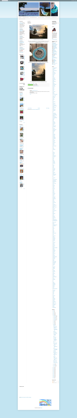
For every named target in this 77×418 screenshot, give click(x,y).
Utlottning (54, 283)
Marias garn (21, 93)
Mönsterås (54, 193)
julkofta (53, 152)
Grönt (53, 132)
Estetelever (54, 109)
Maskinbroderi (54, 181)
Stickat (53, 248)
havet (53, 139)
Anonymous (21, 28)
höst (53, 147)
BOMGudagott (54, 84)
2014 (53, 370)
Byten (53, 92)
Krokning (54, 169)
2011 (53, 373)
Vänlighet (54, 298)
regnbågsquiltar (55, 219)
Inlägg (54, 381)
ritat (53, 226)
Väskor (53, 300)
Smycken (54, 239)
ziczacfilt (54, 50)
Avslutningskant (55, 70)
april (54, 324)
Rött (53, 229)
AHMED (21, 22)
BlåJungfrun (54, 81)
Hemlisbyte (54, 142)
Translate (55, 24)
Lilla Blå (54, 356)
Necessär (23, 140)
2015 (53, 369)
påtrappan (54, 213)
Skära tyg (54, 237)
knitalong (54, 162)
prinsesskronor (54, 210)
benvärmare (54, 73)
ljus (53, 178)
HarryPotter (54, 138)
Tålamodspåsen (22, 109)
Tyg (53, 277)
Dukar (53, 106)
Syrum (53, 259)
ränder (53, 228)
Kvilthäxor (54, 172)
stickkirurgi (54, 250)
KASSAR (23, 184)
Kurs (53, 171)
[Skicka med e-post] (33, 84)
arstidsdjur (21, 37)
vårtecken (54, 295)
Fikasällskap (54, 332)
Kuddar (54, 170)
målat (53, 190)
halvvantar (53, 55)
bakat (53, 71)
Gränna (54, 131)
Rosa (53, 227)
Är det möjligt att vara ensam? (55, 349)
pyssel (53, 211)
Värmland (54, 299)
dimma (53, 99)
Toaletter (54, 270)
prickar (53, 209)
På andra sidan (55, 333)
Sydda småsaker (55, 256)
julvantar (54, 153)
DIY (53, 100)
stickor (53, 252)
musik (53, 189)
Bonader (54, 85)
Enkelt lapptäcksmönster (33, 17)
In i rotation (54, 338)
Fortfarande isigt (55, 362)
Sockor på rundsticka (41, 17)
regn (53, 218)
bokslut (53, 83)
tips (53, 269)
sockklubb (54, 242)
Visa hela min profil (54, 39)
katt (53, 157)
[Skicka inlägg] (35, 83)
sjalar (53, 232)
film (53, 111)
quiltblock (55, 60)
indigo (53, 148)
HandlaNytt (54, 137)
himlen (53, 143)
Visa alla (24, 122)
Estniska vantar (23, 111)
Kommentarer (55, 382)
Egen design (54, 107)
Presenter (54, 208)
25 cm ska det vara (55, 344)
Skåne (53, 236)
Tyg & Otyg (21, 132)
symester (54, 258)
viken (53, 287)
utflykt (53, 282)
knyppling (54, 163)
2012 (53, 372)
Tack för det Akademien (55, 339)
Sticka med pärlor (47, 17)
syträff (53, 260)
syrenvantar (21, 23)
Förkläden (54, 122)
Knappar (54, 161)
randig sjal (55, 46)
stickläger (54, 251)
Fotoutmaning (54, 116)
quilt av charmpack (55, 44)
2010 (53, 374)
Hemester (54, 140)
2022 (53, 310)
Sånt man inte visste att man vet (55, 330)
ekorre (53, 108)
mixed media (54, 183)
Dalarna (54, 96)
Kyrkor (53, 173)
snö (53, 241)
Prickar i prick (55, 326)
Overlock (54, 204)
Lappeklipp (21, 138)
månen (53, 191)
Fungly (53, 118)
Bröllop (53, 89)
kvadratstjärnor (54, 43)
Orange (54, 201)
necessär (54, 59)
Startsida (20, 17)
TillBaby (54, 267)
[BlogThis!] (34, 84)
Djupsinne (54, 101)
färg (53, 120)
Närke (53, 199)
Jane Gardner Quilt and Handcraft (21, 149)
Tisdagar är (24, 79)
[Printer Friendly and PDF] (30, 85)
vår (53, 294)
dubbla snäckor (55, 48)
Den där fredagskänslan (55, 346)
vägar (53, 297)
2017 (53, 367)
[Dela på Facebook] (36, 84)
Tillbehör (54, 268)
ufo (53, 280)
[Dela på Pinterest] (36, 84)
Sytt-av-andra (54, 261)
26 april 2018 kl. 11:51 (34, 90)
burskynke (54, 91)
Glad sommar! (23, 128)
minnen (54, 182)
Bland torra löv (55, 360)
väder (53, 296)
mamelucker (54, 180)
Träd (53, 272)
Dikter (53, 98)
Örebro (53, 306)
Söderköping (54, 262)
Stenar (53, 246)
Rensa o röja (54, 222)
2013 (53, 371)
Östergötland (54, 307)
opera (53, 200)
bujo (53, 90)
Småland (54, 240)
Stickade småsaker (55, 247)
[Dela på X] (35, 84)
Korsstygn (54, 168)
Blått (53, 82)
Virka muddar (53, 64)
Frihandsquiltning (55, 117)
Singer (53, 231)
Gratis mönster (54, 129)
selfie (53, 230)
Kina (53, 159)
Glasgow (54, 128)
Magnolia (54, 350)
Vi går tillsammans (55, 357)
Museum (54, 188)
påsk (53, 212)
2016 (53, 368)
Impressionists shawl (55, 327)
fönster (53, 121)
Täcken (54, 278)
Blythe (53, 80)
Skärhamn (54, 238)
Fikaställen (54, 110)
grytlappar (54, 130)
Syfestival (54, 257)
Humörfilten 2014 (54, 17)
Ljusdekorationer (55, 179)
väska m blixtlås (55, 45)
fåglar (53, 119)
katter (53, 158)
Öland (53, 305)
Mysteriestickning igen (55, 353)
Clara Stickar (21, 115)
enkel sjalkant (55, 47)
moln (53, 184)
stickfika (54, 249)
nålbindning (54, 198)
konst (53, 167)
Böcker (53, 93)
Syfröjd (21, 155)
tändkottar (54, 279)
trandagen (54, 271)
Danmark (54, 97)
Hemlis (53, 141)
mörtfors (54, 194)
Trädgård (54, 273)
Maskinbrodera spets (26, 17)
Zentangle (54, 304)
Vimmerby (54, 290)
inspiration (54, 149)
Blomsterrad (54, 79)
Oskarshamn (54, 202)
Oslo (53, 203)
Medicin (54, 331)
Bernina (54, 74)
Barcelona (54, 72)
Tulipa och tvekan (54, 334)
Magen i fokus (55, 361)
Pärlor (53, 214)
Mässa (53, 192)
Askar (53, 69)
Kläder (53, 160)
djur (53, 102)
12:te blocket (23, 171)
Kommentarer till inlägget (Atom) (36, 109)
